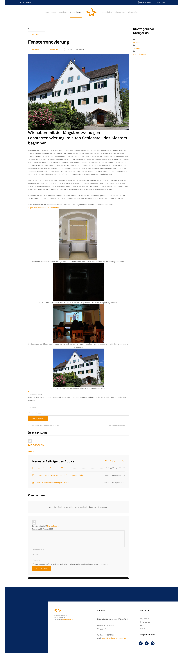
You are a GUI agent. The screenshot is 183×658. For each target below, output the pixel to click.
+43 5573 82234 (25, 2)
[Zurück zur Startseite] (91, 12)
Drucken (35, 34)
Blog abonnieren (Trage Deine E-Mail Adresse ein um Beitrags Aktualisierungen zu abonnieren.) (72, 564)
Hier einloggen (53, 526)
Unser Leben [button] (50, 12)
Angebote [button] (63, 12)
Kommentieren (41, 568)
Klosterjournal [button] (76, 12)
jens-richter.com (67, 620)
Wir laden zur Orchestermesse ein (45, 426)
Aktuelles (36, 49)
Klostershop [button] (120, 12)
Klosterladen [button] (106, 12)
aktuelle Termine (145, 2)
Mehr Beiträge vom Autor (115, 461)
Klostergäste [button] (133, 12)
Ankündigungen (139, 54)
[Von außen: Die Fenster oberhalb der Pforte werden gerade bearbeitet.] (78, 367)
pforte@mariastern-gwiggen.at (114, 638)
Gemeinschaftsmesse (116, 426)
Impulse (136, 48)
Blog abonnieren (38, 418)
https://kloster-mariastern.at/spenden (43, 208)
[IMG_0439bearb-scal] (78, 92)
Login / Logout (161, 2)
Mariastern (54, 49)
